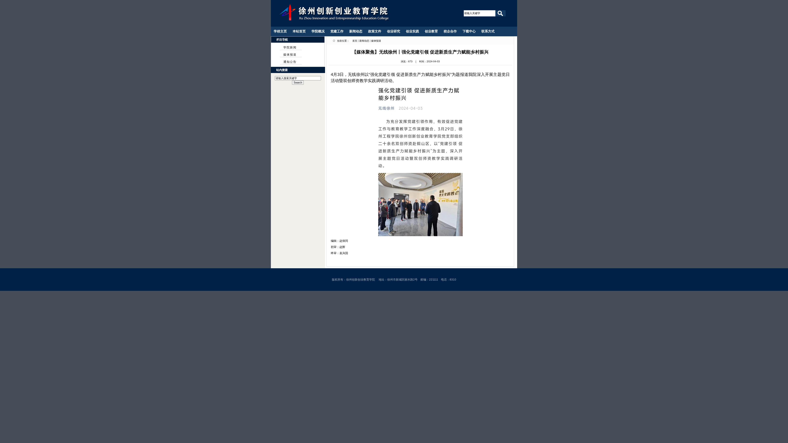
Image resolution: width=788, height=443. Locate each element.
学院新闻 (290, 47)
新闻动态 (364, 40)
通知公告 (290, 61)
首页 (354, 40)
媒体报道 (290, 54)
